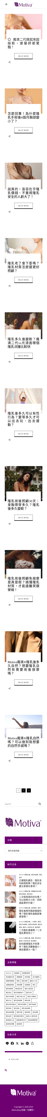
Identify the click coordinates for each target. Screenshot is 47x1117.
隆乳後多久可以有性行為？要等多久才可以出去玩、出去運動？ (23, 419)
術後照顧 (19, 985)
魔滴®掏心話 (10, 1020)
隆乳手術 (29, 993)
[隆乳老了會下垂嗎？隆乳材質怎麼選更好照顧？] (23, 250)
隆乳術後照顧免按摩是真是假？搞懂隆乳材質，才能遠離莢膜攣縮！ (23, 584)
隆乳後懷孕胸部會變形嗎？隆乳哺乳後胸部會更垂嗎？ (30, 914)
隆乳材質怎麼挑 (11, 1004)
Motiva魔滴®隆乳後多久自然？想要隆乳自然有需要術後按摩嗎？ (23, 667)
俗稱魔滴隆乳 (26, 973)
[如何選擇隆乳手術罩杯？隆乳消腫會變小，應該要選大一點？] (10, 944)
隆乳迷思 (30, 894)
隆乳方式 (9, 1000)
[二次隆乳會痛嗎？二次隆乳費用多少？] (10, 927)
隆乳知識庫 (34, 874)
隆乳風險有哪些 (19, 1016)
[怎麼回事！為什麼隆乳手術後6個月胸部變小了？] (23, 101)
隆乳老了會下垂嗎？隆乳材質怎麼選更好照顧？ (23, 267)
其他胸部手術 (10, 977)
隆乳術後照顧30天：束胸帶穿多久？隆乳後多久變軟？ (23, 505)
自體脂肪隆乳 (10, 985)
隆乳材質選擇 (22, 1004)
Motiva (9, 973)
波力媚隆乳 (36, 977)
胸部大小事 (33, 981)
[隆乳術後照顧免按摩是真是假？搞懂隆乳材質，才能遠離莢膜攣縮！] (23, 564)
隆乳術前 (38, 938)
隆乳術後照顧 (10, 1012)
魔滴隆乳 (38, 927)
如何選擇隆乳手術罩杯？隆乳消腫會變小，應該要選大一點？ (30, 947)
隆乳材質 (27, 1000)
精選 (39, 908)
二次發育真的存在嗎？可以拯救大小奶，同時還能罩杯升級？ (30, 900)
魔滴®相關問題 (33, 1020)
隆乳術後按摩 (26, 1008)
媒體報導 (19, 977)
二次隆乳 (34, 921)
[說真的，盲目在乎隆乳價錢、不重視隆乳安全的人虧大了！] (23, 176)
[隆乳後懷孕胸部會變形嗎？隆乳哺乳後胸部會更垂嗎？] (10, 912)
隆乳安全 (9, 993)
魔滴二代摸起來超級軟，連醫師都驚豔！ (23, 43)
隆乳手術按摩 (10, 996)
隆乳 (34, 985)
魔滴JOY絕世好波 (28, 927)
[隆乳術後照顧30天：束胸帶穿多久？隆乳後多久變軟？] (23, 483)
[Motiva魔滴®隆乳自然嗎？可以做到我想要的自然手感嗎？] (23, 726)
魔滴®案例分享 (21, 1020)
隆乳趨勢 (35, 1012)
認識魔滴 (27, 985)
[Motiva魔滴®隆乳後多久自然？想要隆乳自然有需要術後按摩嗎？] (23, 646)
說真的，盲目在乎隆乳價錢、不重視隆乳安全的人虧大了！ (23, 193)
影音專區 (27, 977)
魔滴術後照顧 (10, 1024)
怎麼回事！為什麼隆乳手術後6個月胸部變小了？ (23, 117)
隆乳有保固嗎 (32, 924)
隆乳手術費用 (23, 924)
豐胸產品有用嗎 (36, 891)
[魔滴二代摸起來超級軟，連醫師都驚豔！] (23, 26)
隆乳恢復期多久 (19, 993)
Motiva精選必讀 (24, 874)
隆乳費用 (27, 1012)
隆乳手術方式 (21, 996)
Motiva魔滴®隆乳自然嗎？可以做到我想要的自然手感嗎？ (23, 742)
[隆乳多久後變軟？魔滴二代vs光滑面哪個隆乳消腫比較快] (23, 325)
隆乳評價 (19, 1012)
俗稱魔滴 (17, 973)
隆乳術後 (17, 1008)
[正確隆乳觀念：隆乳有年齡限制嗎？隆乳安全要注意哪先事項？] (10, 880)
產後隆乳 (34, 908)
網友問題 (25, 981)
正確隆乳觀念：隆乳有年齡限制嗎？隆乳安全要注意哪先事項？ (30, 883)
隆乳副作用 (18, 989)
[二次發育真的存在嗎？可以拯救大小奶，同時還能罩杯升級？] (10, 897)
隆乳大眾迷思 (29, 989)
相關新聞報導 (10, 981)
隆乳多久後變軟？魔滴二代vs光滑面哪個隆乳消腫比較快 (23, 343)
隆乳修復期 (9, 989)
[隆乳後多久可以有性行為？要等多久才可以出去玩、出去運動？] (23, 400)
